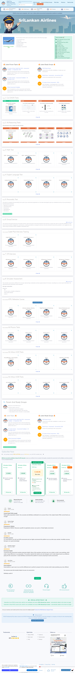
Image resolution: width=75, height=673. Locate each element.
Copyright (33, 664)
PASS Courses (36, 2)
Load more (37, 578)
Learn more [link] (7, 667)
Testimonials (70, 2)
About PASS (31, 634)
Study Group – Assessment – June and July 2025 (52, 75)
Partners (63, 2)
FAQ (34, 4)
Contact (40, 639)
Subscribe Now (69, 222)
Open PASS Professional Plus (37, 620)
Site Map (53, 664)
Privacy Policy (47, 664)
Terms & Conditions (40, 664)
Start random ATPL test (37, 302)
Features (41, 634)
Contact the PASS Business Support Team (44, 609)
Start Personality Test (6, 213)
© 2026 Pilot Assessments (25, 664)
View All (38, 117)
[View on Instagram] (65, 635)
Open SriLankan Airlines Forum (9, 447)
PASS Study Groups (46, 68)
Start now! (30, 637)
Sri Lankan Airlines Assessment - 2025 (50, 82)
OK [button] (10, 670)
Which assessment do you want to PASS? (25, 2)
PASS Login (40, 4)
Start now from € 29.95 (66, 670)
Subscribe (9, 492)
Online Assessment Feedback (13, 87)
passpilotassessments (55, 634)
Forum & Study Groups (46, 2)
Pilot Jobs (56, 2)
